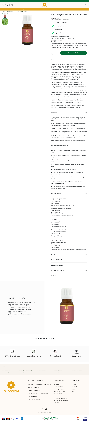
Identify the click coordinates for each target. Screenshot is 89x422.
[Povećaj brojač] (58, 53)
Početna (3, 11)
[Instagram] (46, 409)
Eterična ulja (9, 11)
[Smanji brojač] (52, 53)
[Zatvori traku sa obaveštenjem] (88, 1)
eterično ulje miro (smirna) (77, 370)
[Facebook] (43, 409)
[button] (21, 5)
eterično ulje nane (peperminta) (25, 370)
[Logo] (50, 418)
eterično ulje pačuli (40, 372)
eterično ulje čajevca (58, 370)
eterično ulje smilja (58, 372)
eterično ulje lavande (6, 370)
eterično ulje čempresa (23, 372)
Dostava (60, 19)
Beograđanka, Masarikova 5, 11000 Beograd (40, 384)
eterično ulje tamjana (6, 372)
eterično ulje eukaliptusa (41, 370)
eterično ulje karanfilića (76, 372)
